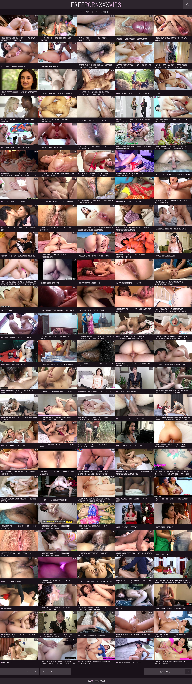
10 (67, 671)
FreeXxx (96, 4)
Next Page (164, 671)
